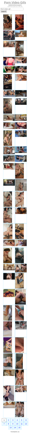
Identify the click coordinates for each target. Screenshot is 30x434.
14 (15, 428)
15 (19, 428)
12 (26, 424)
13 (11, 428)
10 (17, 424)
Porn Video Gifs (15, 2)
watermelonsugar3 (15, 5)
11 (21, 424)
